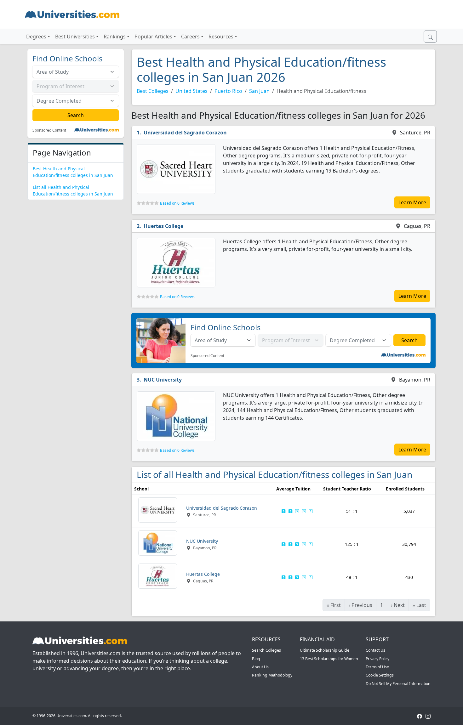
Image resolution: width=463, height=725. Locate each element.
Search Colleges (266, 650)
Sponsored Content (49, 130)
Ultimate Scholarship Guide (324, 650)
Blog (256, 658)
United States (191, 91)
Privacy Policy (377, 658)
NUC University (163, 379)
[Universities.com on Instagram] (428, 715)
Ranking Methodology (272, 675)
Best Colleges (153, 91)
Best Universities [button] (75, 36)
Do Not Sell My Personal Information (398, 683)
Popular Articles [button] (153, 36)
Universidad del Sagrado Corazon (185, 132)
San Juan (259, 91)
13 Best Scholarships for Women (329, 658)
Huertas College (163, 226)
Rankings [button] (115, 36)
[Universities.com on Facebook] (419, 715)
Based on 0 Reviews (177, 203)
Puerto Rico (228, 91)
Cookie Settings (380, 675)
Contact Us (375, 650)
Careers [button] (190, 36)
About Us (260, 667)
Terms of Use (377, 667)
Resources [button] (221, 36)
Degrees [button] (36, 36)
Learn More (412, 202)
